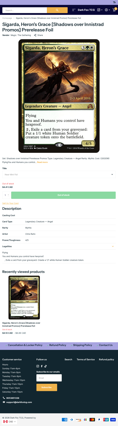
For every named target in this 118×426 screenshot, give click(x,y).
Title (4, 168)
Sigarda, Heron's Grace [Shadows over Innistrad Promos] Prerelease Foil (21, 324)
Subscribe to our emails (48, 371)
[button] (9, 192)
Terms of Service (86, 359)
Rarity (5, 227)
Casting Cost (8, 215)
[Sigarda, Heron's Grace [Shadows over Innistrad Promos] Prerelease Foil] (24, 297)
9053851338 (12, 398)
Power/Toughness (11, 240)
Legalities (7, 246)
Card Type (7, 221)
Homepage (7, 18)
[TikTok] (45, 366)
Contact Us (106, 345)
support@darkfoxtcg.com (19, 402)
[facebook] (41, 366)
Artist (5, 234)
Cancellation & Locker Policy (25, 345)
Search (68, 359)
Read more (42, 162)
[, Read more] (99, 10)
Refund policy (106, 359)
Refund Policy (57, 345)
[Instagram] (37, 366)
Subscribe (46, 387)
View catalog (74, 10)
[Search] (57, 10)
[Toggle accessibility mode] (114, 2)
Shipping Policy (82, 345)
